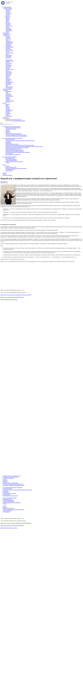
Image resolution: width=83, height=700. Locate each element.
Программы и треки (10, 158)
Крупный (19, 119)
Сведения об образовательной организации (7, 34)
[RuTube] (4, 391)
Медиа (4, 103)
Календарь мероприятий (9, 94)
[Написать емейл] (41, 383)
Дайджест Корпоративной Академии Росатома (9, 110)
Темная (23, 120)
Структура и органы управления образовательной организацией (9, 41)
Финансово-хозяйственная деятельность (9, 72)
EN (1, 123)
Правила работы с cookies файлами (8, 20)
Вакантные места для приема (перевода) (8, 76)
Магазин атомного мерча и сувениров (9, 299)
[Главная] (7, 4)
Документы (8, 44)
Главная (5, 172)
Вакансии (8, 16)
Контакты (8, 17)
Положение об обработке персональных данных (9, 30)
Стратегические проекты (9, 97)
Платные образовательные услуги (9, 69)
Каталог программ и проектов (7, 90)
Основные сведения (8, 37)
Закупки (7, 15)
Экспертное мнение (8, 114)
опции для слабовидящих (6, 118)
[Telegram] (20, 391)
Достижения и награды (8, 13)
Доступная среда (8, 85)
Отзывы (7, 102)
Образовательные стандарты (9, 47)
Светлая (14, 120)
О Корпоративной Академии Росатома (7, 8)
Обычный (15, 119)
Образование (8, 45)
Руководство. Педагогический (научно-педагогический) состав (9, 52)
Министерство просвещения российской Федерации (12, 297)
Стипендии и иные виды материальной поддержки (9, 65)
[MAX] (41, 473)
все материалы (4, 181)
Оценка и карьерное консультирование (10, 99)
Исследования (9, 116)
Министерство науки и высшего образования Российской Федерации (16, 294)
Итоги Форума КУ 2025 (7, 106)
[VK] (12, 391)
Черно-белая (18, 120)
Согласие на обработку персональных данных (9, 25)
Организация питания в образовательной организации (9, 81)
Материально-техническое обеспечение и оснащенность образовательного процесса (24, 146)
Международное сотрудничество (9, 87)
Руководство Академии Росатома (8, 10)
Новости (8, 104)
